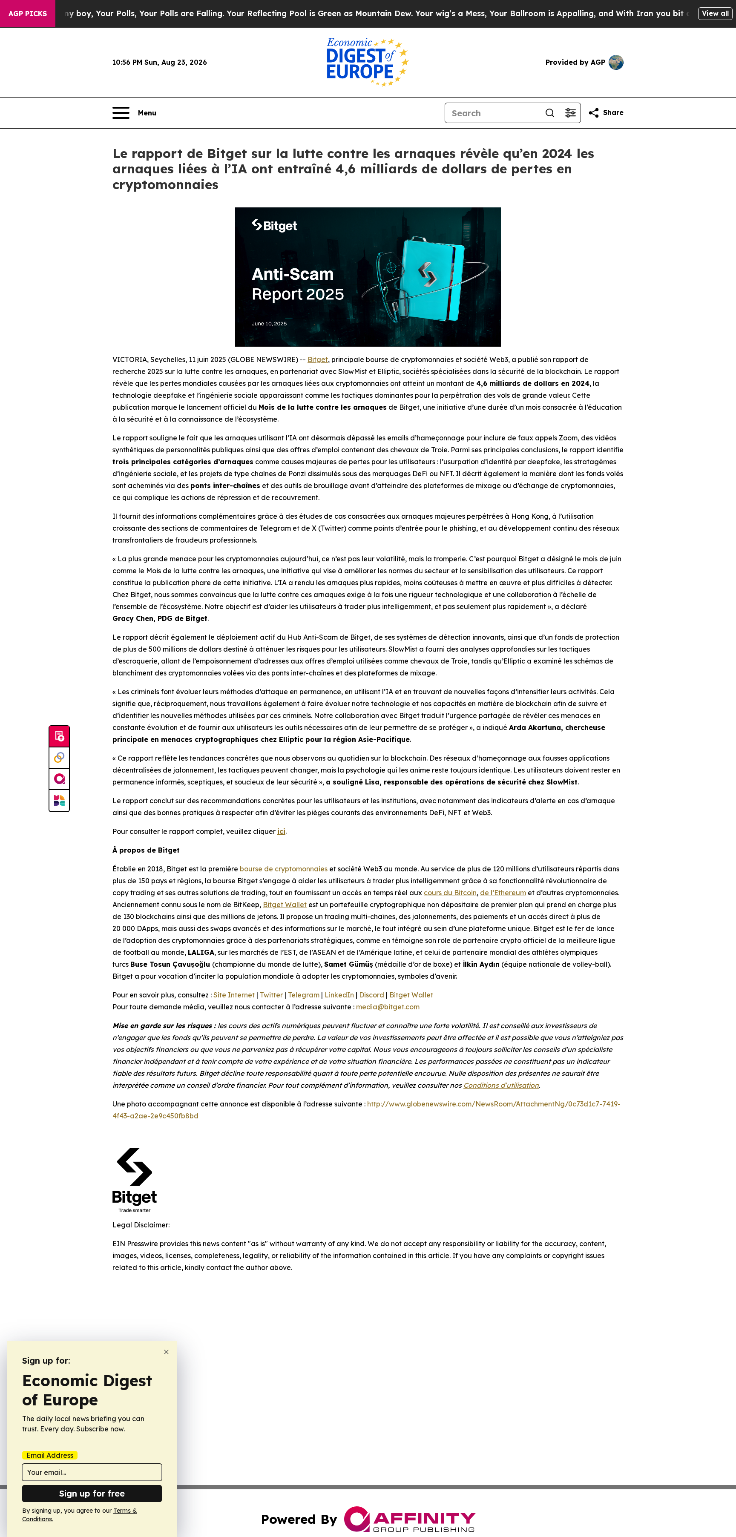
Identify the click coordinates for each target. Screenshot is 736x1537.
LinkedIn (339, 995)
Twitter (271, 995)
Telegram (303, 995)
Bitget (318, 359)
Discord (371, 995)
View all (715, 13)
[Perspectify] (59, 758)
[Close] (166, 1352)
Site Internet (234, 995)
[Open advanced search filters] (570, 113)
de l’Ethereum (503, 892)
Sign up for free (92, 1493)
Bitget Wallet (285, 904)
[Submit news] (59, 736)
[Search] (550, 113)
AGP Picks (28, 13)
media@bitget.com (388, 1007)
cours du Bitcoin (450, 892)
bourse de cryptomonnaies (284, 869)
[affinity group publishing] (59, 779)
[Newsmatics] (59, 800)
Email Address (49, 1455)
